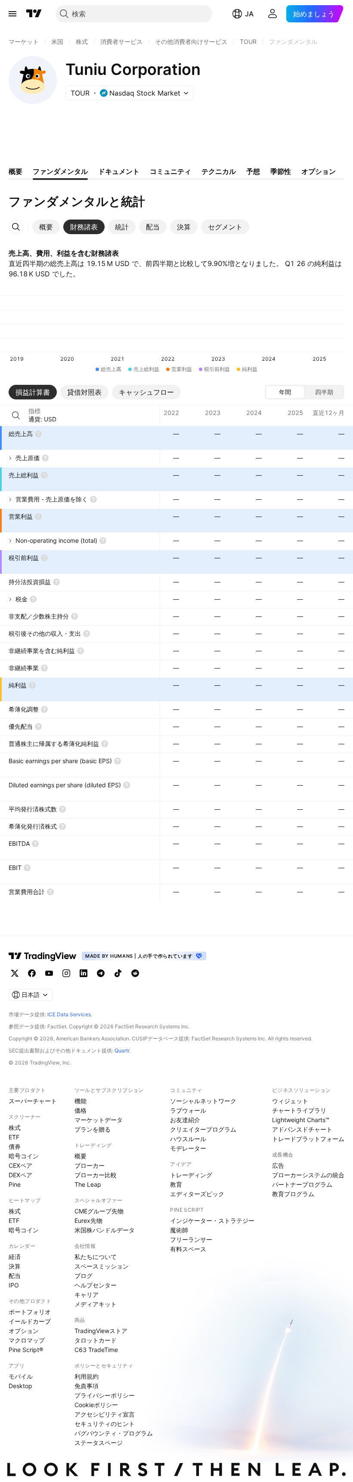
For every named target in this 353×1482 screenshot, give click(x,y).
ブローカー (89, 1165)
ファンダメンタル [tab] (60, 171)
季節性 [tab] (280, 171)
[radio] (285, 392)
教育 (176, 1184)
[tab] (46, 227)
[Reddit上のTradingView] (135, 973)
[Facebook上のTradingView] (32, 973)
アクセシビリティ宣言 (104, 1414)
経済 (15, 1256)
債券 (15, 1146)
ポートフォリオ (30, 1311)
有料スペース (188, 1249)
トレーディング (191, 1175)
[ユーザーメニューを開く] (272, 13)
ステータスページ (98, 1442)
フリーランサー (191, 1239)
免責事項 (86, 1385)
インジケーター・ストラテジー (212, 1220)
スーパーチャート (33, 1101)
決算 (15, 1266)
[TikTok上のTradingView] (118, 973)
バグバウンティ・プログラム (113, 1433)
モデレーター (188, 1148)
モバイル (21, 1376)
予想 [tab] (253, 171)
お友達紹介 (185, 1119)
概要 (80, 1156)
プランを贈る (92, 1129)
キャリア (86, 1294)
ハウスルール (188, 1138)
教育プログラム (293, 1193)
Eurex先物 (88, 1220)
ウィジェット (290, 1101)
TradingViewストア (100, 1330)
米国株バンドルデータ (104, 1230)
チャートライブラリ (299, 1110)
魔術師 (179, 1230)
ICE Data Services (69, 1014)
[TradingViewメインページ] (43, 956)
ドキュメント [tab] (118, 171)
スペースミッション (101, 1266)
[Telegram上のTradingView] (101, 973)
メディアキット (95, 1304)
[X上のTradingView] (15, 973)
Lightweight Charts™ (300, 1119)
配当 (15, 1275)
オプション (24, 1330)
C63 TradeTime (96, 1349)
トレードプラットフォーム (308, 1138)
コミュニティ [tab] (170, 171)
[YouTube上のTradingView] (49, 973)
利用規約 (86, 1376)
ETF (14, 1137)
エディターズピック (197, 1193)
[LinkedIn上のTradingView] (83, 973)
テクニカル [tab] (218, 171)
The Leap (87, 1184)
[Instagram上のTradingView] (66, 973)
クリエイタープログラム (203, 1129)
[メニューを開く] (12, 13)
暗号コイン (24, 1156)
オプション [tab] (318, 171)
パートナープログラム (302, 1184)
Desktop (20, 1385)
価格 (80, 1110)
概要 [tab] (15, 171)
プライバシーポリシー (104, 1395)
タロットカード (95, 1340)
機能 (80, 1101)
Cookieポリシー (96, 1404)
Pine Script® (26, 1349)
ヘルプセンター (95, 1285)
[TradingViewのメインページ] (34, 14)
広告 (278, 1165)
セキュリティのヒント (104, 1423)
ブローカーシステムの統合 (308, 1175)
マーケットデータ (98, 1119)
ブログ (83, 1275)
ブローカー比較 (95, 1175)
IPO (14, 1285)
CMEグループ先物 (99, 1211)
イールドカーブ (30, 1321)
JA (249, 13)
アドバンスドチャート (302, 1129)
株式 (15, 1127)
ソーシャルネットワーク (203, 1101)
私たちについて (95, 1256)
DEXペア (20, 1175)
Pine (15, 1184)
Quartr (122, 1050)
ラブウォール (188, 1110)
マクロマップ (27, 1340)
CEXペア (20, 1165)
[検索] (16, 415)
